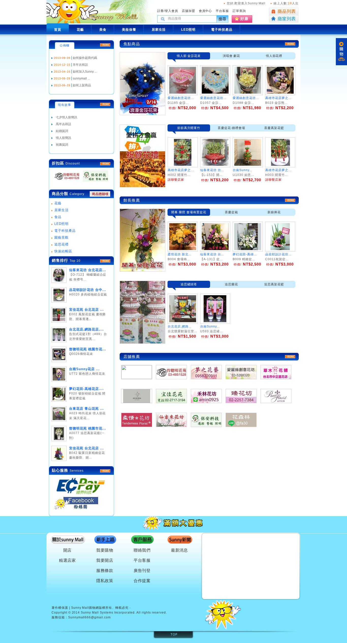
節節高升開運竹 (188, 128)
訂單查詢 (239, 11)
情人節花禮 (274, 56)
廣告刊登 (142, 570)
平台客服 (222, 11)
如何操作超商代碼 (85, 58)
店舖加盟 (188, 11)
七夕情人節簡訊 (66, 117)
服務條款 (105, 570)
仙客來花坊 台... (212, 254)
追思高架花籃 (274, 284)
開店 (67, 550)
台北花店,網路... (180, 326)
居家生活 (61, 210)
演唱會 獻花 (231, 56)
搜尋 (222, 19)
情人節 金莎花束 (189, 56)
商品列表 (283, 11)
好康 (244, 19)
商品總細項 (100, 194)
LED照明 (61, 224)
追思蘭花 (231, 284)
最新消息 (179, 550)
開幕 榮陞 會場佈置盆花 (188, 212)
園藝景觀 (61, 237)
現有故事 (64, 105)
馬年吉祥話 (63, 124)
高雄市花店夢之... (278, 98)
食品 (57, 217)
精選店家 (67, 560)
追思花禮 (61, 244)
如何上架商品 (82, 85)
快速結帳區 (63, 251)
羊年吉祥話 (80, 65)
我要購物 (105, 550)
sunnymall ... (81, 78)
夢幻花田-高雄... (245, 254)
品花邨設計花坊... (278, 254)
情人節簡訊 (63, 138)
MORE (105, 163)
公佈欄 (65, 45)
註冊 (160, 11)
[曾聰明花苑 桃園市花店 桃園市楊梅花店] (65, 182)
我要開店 (105, 560)
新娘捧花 (274, 212)
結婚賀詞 (62, 131)
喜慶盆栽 (231, 212)
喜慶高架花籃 (274, 128)
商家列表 (283, 19)
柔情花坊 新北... (180, 254)
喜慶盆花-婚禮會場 (231, 128)
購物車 (341, 51)
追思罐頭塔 (189, 284)
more (105, 260)
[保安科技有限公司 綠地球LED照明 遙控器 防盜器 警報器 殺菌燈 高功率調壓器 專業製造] (94, 182)
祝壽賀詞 (62, 144)
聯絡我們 (142, 550)
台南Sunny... (210, 326)
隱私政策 (105, 581)
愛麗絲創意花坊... (181, 98)
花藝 (57, 203)
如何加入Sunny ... (85, 71)
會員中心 (205, 11)
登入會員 (171, 11)
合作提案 (142, 581)
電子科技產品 (65, 231)
